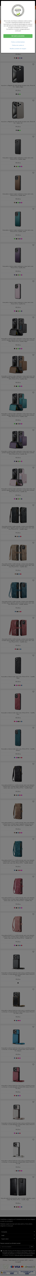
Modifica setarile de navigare (18, 48)
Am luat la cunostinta (17, 36)
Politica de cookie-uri (18, 45)
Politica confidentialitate (18, 42)
